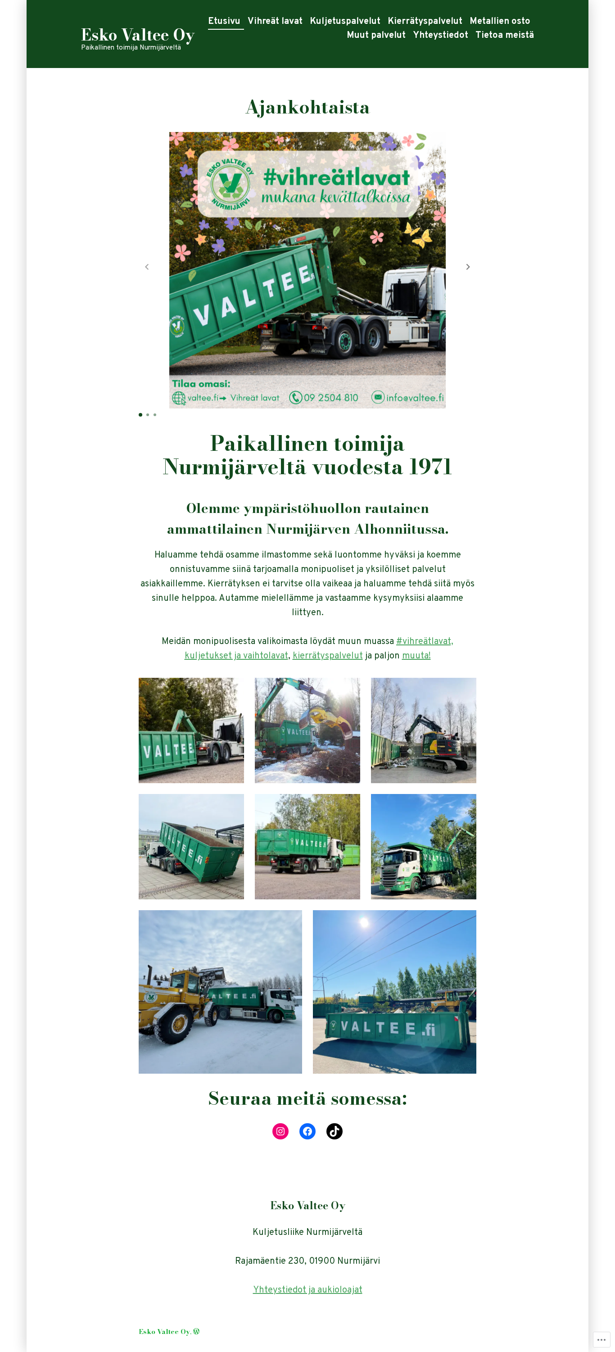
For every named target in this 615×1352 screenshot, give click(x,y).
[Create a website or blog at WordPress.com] (196, 1331)
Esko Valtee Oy (137, 35)
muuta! (416, 656)
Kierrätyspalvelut (425, 21)
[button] (468, 267)
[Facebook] (307, 1131)
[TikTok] (334, 1131)
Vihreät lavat (275, 21)
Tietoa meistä (504, 35)
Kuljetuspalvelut (345, 21)
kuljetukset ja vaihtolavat (236, 656)
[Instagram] (280, 1131)
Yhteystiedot (440, 35)
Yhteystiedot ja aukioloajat (307, 1290)
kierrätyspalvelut (328, 656)
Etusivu (224, 21)
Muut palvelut (376, 35)
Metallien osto (500, 21)
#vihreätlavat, (424, 642)
